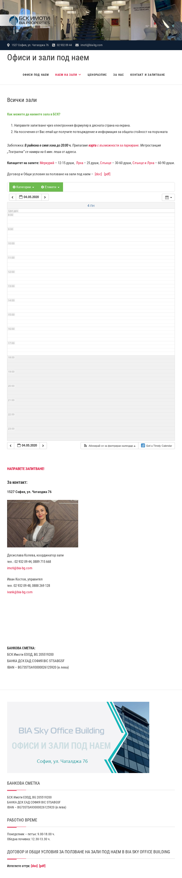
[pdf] (107, 174)
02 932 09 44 (64, 45)
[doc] (98, 174)
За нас (118, 74)
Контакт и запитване (147, 74)
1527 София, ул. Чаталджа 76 (30, 45)
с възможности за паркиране (114, 145)
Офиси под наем (36, 74)
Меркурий (47, 163)
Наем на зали (66, 74)
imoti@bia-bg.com (91, 45)
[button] (109, 445)
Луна (79, 163)
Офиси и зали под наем (48, 57)
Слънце (105, 163)
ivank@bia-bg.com (19, 592)
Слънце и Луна (143, 163)
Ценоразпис (97, 74)
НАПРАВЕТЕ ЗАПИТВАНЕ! (25, 469)
